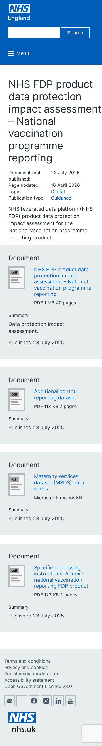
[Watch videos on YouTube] (70, 704)
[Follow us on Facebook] (34, 704)
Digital (58, 191)
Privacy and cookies (26, 667)
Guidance (61, 198)
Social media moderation (31, 673)
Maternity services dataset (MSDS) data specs (59, 482)
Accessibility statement (29, 680)
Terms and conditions (27, 661)
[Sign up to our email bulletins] (9, 704)
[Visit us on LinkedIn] (58, 704)
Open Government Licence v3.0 (38, 686)
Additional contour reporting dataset (56, 394)
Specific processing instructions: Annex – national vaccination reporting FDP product (61, 577)
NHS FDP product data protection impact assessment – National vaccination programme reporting (62, 281)
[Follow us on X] (21, 704)
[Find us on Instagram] (46, 704)
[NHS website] (22, 730)
